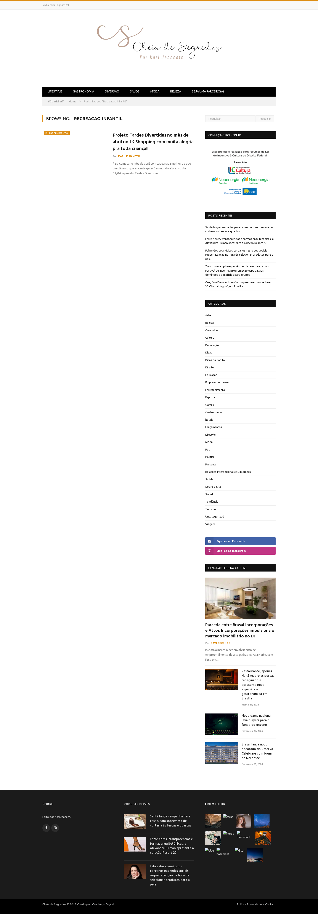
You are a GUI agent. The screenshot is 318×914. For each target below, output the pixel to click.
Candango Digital (103, 904)
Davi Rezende (220, 643)
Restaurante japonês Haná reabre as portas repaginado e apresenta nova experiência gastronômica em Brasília (258, 685)
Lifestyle (55, 91)
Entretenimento (56, 133)
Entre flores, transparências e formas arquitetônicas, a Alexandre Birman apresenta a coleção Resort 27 (172, 846)
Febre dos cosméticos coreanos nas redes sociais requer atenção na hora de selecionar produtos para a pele (239, 254)
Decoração (212, 345)
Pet (207, 449)
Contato (270, 904)
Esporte (210, 397)
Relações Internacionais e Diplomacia (228, 471)
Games (209, 404)
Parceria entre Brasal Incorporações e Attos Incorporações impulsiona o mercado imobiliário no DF (239, 631)
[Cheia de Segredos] (159, 47)
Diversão (112, 91)
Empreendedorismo (217, 382)
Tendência (211, 501)
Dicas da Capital (215, 359)
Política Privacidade (249, 904)
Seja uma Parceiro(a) (208, 91)
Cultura (209, 337)
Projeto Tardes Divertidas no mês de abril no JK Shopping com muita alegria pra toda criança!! (153, 142)
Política (210, 456)
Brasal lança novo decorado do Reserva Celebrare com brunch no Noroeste (258, 751)
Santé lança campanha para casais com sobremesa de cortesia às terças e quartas (170, 821)
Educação (211, 374)
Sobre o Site (213, 486)
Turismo (210, 509)
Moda (154, 91)
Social (209, 494)
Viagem (210, 523)
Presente (211, 464)
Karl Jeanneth (129, 156)
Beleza (175, 91)
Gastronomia (83, 91)
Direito (209, 367)
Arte (208, 315)
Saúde (135, 91)
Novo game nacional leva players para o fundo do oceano (256, 720)
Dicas (208, 352)
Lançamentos (213, 426)
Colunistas (211, 330)
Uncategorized (214, 516)
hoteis (209, 419)
